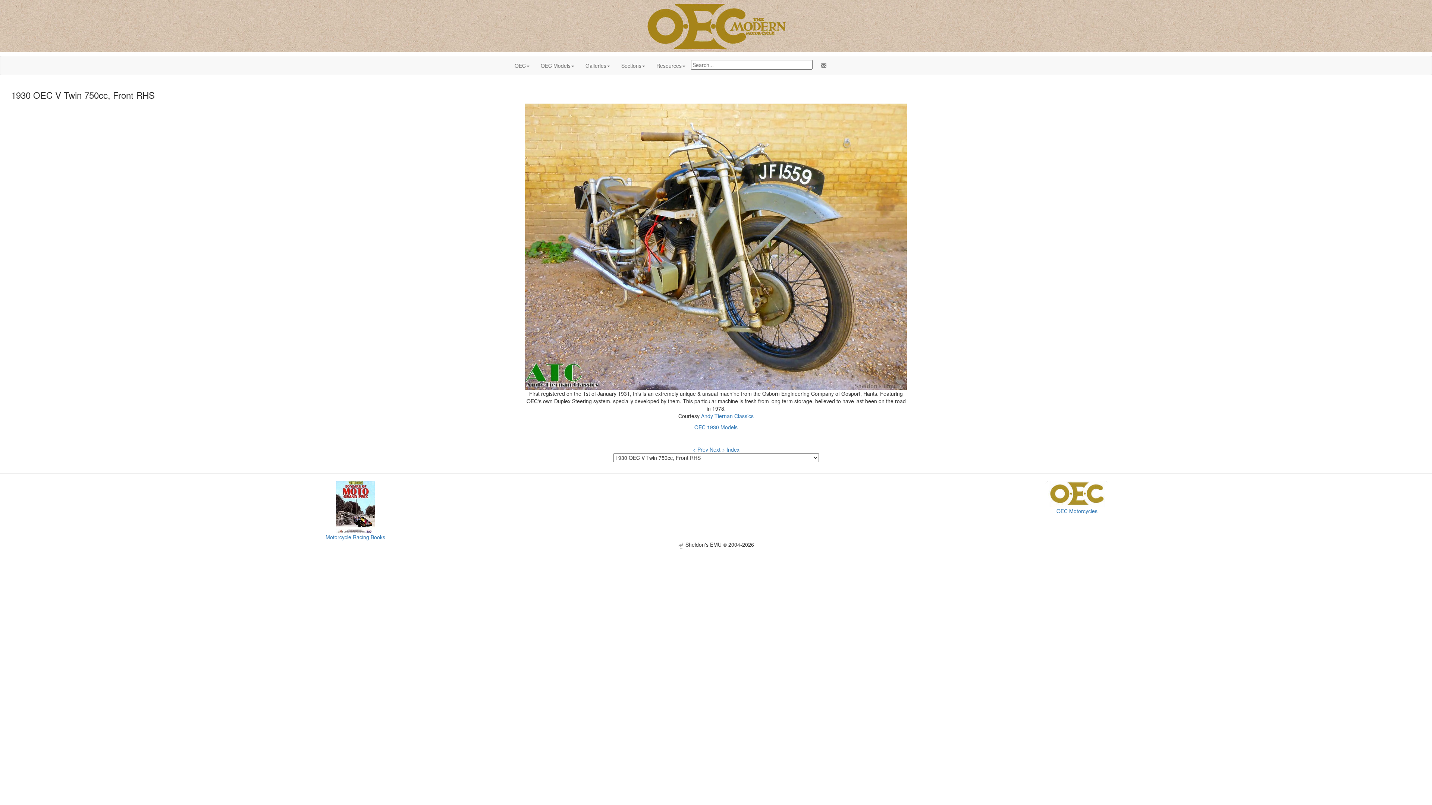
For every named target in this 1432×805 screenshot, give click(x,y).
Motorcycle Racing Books (355, 537)
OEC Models (556, 65)
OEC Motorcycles (1076, 511)
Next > (717, 449)
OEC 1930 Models (716, 427)
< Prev (700, 449)
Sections (631, 65)
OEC (520, 65)
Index (732, 449)
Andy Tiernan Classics (727, 416)
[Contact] (822, 65)
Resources (669, 65)
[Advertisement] (716, 601)
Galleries (595, 65)
